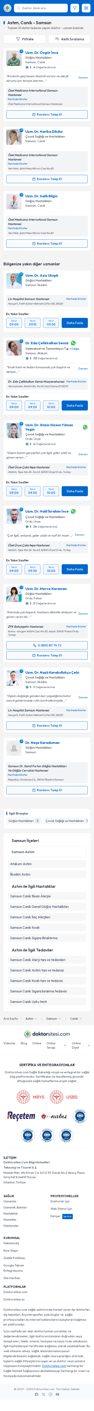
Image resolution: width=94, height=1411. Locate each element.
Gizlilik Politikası (14, 1258)
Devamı (83, 77)
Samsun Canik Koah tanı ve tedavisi (36, 980)
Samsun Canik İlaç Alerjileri (30, 917)
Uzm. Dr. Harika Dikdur (44, 131)
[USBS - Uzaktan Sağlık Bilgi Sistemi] (64, 1097)
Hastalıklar (10, 1213)
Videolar (9, 1043)
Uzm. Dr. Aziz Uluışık (41, 275)
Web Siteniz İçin (61, 1209)
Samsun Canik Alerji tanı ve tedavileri (37, 960)
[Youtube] (57, 1394)
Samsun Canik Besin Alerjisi (30, 896)
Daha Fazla (75, 323)
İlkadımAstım (20, 874)
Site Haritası (11, 1278)
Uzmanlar (10, 1201)
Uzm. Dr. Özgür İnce (41, 52)
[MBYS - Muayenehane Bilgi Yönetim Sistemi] (30, 1097)
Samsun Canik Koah (25, 927)
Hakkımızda (11, 1243)
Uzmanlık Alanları (15, 1207)
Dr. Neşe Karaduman (42, 742)
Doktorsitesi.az (14, 1299)
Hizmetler (10, 1220)
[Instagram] (50, 1394)
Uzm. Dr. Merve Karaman (46, 588)
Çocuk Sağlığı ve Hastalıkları (45, 136)
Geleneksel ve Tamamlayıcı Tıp (47, 349)
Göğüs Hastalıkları (38, 58)
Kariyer (60, 1216)
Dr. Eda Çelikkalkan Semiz (47, 343)
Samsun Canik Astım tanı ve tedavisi (37, 970)
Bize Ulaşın (10, 1251)
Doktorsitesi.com (15, 1292)
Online (36, 1043)
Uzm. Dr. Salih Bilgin (41, 196)
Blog (24, 1043)
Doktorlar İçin (60, 1201)
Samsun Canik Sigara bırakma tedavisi (38, 991)
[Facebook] (36, 1394)
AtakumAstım (21, 864)
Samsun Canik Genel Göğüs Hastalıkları (39, 906)
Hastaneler (11, 1226)
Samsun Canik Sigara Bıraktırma (33, 938)
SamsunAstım (23, 852)
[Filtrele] (74, 8)
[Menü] (86, 8)
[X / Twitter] (43, 1394)
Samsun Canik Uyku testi (28, 1001)
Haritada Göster (18, 99)
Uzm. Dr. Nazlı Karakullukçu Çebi (52, 672)
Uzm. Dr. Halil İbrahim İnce (47, 511)
